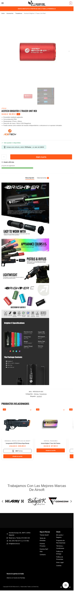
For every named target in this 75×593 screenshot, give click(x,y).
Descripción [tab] (29, 178)
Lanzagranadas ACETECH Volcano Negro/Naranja (17, 443)
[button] (2, 501)
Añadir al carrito (41, 157)
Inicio (3, 13)
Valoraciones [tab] (42, 178)
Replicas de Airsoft (23, 441)
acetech (39, 396)
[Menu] (4, 3)
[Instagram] (61, 587)
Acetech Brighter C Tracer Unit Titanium (50, 443)
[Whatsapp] (70, 587)
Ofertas (36, 394)
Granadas (8, 441)
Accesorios (10, 13)
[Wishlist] (30, 409)
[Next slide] (69, 51)
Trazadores (18, 13)
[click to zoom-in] (36, 51)
